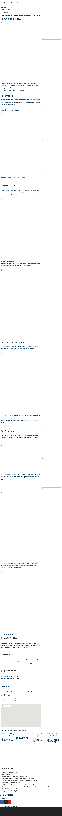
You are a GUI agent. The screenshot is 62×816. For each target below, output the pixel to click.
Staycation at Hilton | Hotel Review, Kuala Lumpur (22, 738)
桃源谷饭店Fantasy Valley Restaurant (12, 789)
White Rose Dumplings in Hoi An (11, 772)
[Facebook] (2, 802)
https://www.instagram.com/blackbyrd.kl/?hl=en (18, 700)
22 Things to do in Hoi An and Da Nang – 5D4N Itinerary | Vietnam (20, 780)
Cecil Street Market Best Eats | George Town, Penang (53, 740)
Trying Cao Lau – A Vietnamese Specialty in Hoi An (16, 776)
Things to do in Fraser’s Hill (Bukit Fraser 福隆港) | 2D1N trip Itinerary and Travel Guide (25, 786)
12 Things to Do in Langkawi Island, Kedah (37, 740)
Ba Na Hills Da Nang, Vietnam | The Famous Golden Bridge (18, 778)
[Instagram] (6, 802)
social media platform (15, 102)
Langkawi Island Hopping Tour (10, 791)
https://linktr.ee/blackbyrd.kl (32, 415)
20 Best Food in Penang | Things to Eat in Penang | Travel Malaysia (20, 784)
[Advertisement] (51, 27)
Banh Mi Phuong (6, 774)
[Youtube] (9, 802)
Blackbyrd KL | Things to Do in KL (11, 782)
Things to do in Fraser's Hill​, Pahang (7, 739)
